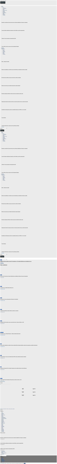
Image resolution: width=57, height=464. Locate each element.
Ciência (3, 135)
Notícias (1, 286)
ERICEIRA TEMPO (28, 392)
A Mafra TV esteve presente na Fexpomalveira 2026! (9, 38)
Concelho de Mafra (5, 10)
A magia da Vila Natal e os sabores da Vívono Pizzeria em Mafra (10, 125)
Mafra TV (2, 262)
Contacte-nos (3, 453)
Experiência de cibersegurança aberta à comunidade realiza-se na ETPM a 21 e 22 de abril (14, 109)
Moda (3, 52)
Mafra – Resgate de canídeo (5, 61)
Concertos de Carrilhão (4, 418)
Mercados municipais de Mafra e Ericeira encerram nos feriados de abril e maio (12, 93)
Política (3, 13)
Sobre (2, 452)
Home (2, 132)
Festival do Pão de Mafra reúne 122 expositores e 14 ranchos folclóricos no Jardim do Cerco (15, 261)
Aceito (24, 463)
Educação (3, 421)
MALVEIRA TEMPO (28, 395)
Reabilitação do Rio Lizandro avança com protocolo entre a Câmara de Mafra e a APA (12, 322)
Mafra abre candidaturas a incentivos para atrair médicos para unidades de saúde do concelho (14, 69)
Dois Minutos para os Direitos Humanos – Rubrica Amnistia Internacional (10, 333)
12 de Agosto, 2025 (2, 369)
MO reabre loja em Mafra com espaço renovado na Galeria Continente (11, 77)
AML (2, 412)
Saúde (2, 427)
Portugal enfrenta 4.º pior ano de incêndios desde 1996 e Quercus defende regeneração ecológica (13, 356)
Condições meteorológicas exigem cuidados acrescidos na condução (9, 310)
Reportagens (3, 48)
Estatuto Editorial (3, 451)
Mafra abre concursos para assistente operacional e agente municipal (11, 85)
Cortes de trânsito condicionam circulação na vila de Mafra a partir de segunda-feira (13, 30)
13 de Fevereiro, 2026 (2, 300)
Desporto (4, 11)
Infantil (1, 355)
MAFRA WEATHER (28, 388)
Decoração (3, 419)
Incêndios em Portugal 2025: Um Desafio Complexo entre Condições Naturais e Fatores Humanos (13, 368)
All (3, 7)
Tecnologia (4, 54)
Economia (1, 378)
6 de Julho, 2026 (2, 263)
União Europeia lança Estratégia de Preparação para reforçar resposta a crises (10, 379)
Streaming (3, 47)
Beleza (3, 50)
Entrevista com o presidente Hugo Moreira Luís (6, 287)
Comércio (4, 51)
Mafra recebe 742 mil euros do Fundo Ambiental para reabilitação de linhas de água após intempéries (14, 276)
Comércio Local (3, 417)
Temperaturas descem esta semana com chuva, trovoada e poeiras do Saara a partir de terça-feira (15, 101)
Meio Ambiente (4, 12)
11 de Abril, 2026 (2, 277)
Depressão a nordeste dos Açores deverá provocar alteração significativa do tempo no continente (14, 22)
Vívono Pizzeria (4, 117)
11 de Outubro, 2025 (2, 346)
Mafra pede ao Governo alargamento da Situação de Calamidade (9, 299)
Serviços (4, 53)
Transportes (3, 431)
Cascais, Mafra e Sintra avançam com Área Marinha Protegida (10, 46)
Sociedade (4, 14)
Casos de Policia (4, 8)
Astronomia (3, 413)
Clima (3, 9)
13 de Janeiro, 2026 (2, 323)
